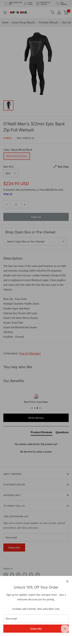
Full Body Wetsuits (49, 22)
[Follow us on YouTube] (24, 574)
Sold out (36, 216)
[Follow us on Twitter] (12, 574)
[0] (66, 12)
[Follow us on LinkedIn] (37, 574)
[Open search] (52, 12)
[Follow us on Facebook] (5, 574)
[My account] (59, 12)
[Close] (67, 581)
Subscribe (36, 628)
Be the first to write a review (36, 451)
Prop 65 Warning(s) (30, 353)
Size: (36, 166)
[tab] (41, 433)
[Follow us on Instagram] (18, 574)
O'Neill (7, 138)
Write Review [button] (36, 417)
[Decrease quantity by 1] (7, 204)
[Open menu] (5, 12)
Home (5, 22)
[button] (36, 451)
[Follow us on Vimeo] (31, 574)
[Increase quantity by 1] (24, 204)
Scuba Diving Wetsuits (24, 22)
